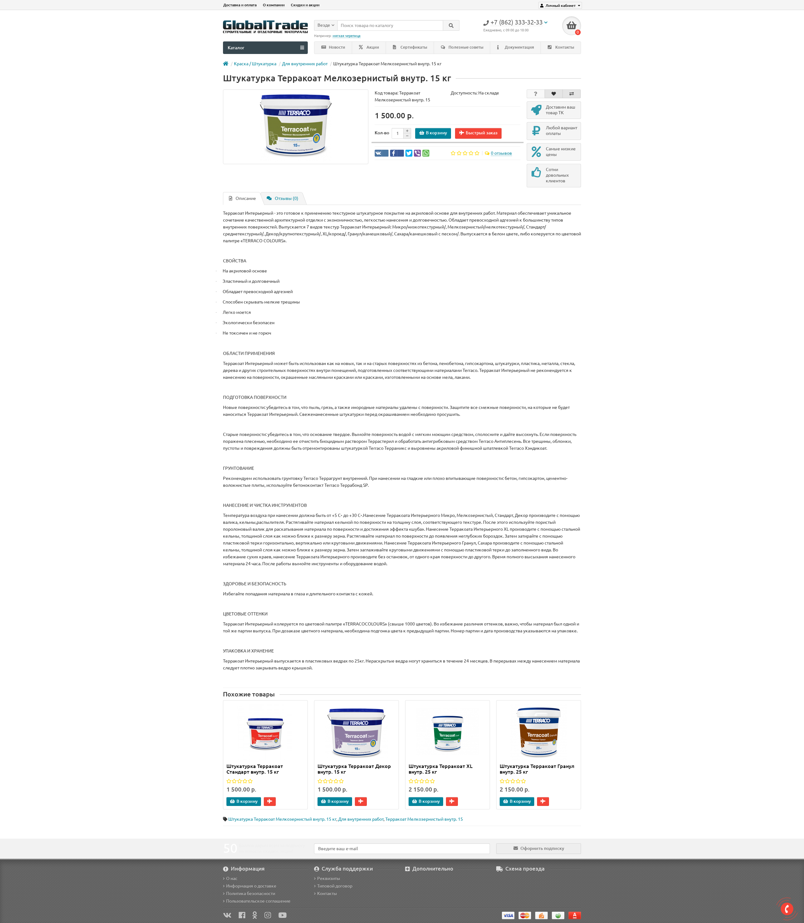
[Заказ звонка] (787, 909)
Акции (372, 47)
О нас (231, 878)
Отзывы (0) (286, 198)
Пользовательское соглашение (258, 901)
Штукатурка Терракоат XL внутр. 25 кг (441, 769)
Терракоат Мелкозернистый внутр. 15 (424, 819)
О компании (274, 5)
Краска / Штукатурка (255, 63)
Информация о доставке (251, 885)
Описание (246, 198)
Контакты (564, 47)
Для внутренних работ (305, 63)
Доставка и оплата (240, 5)
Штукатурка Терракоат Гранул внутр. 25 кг (537, 769)
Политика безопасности (250, 893)
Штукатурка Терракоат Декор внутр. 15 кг (354, 769)
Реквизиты (328, 878)
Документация (519, 47)
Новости (336, 47)
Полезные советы (465, 47)
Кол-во (382, 132)
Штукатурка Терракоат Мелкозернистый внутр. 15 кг (282, 819)
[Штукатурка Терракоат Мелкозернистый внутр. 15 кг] (295, 126)
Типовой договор (334, 885)
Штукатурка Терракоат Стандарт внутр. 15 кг (254, 769)
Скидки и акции (305, 5)
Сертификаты (413, 47)
